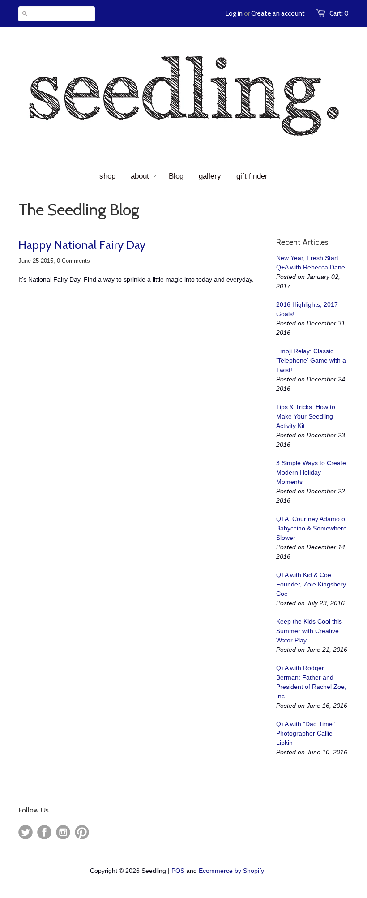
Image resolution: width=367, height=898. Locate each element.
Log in (234, 13)
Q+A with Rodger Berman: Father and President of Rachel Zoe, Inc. (311, 682)
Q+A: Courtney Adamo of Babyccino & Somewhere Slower (311, 528)
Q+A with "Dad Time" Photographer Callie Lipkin (305, 733)
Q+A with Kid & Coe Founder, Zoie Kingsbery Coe (311, 584)
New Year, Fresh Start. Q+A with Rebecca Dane (310, 262)
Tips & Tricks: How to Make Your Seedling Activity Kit (305, 416)
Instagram (63, 832)
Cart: (339, 13)
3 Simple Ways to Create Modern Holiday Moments (311, 472)
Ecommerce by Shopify (231, 870)
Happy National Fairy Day (81, 245)
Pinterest (82, 832)
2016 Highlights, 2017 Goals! (307, 309)
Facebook (44, 832)
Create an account (278, 13)
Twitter (25, 832)
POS (177, 870)
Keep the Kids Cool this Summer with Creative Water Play (309, 631)
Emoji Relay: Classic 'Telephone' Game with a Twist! (311, 360)
